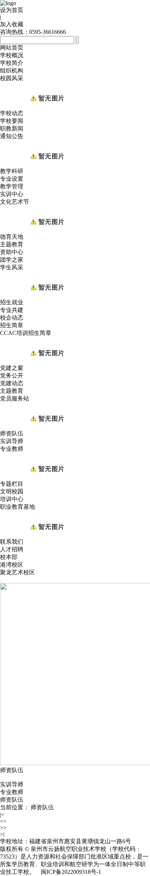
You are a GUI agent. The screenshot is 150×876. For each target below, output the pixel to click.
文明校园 (11, 491)
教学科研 (11, 171)
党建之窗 (11, 368)
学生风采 (11, 267)
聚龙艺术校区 (17, 572)
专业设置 (11, 179)
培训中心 (11, 499)
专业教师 (11, 449)
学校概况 (11, 55)
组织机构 (11, 70)
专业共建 (11, 310)
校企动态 (11, 317)
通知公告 (11, 136)
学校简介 (11, 63)
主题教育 (11, 244)
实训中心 (11, 194)
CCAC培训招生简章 (25, 333)
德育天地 (11, 237)
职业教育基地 (17, 507)
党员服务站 (14, 398)
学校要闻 (11, 121)
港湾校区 (11, 565)
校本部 (8, 557)
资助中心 (11, 252)
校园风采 (11, 78)
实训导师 (11, 441)
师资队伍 (11, 433)
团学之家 (11, 260)
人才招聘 (11, 549)
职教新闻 (11, 128)
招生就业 (11, 302)
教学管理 (11, 186)
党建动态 (11, 383)
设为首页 (11, 10)
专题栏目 (11, 484)
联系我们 (11, 542)
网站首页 (11, 47)
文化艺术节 (14, 202)
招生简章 (11, 325)
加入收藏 (11, 24)
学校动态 (11, 113)
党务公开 (11, 375)
